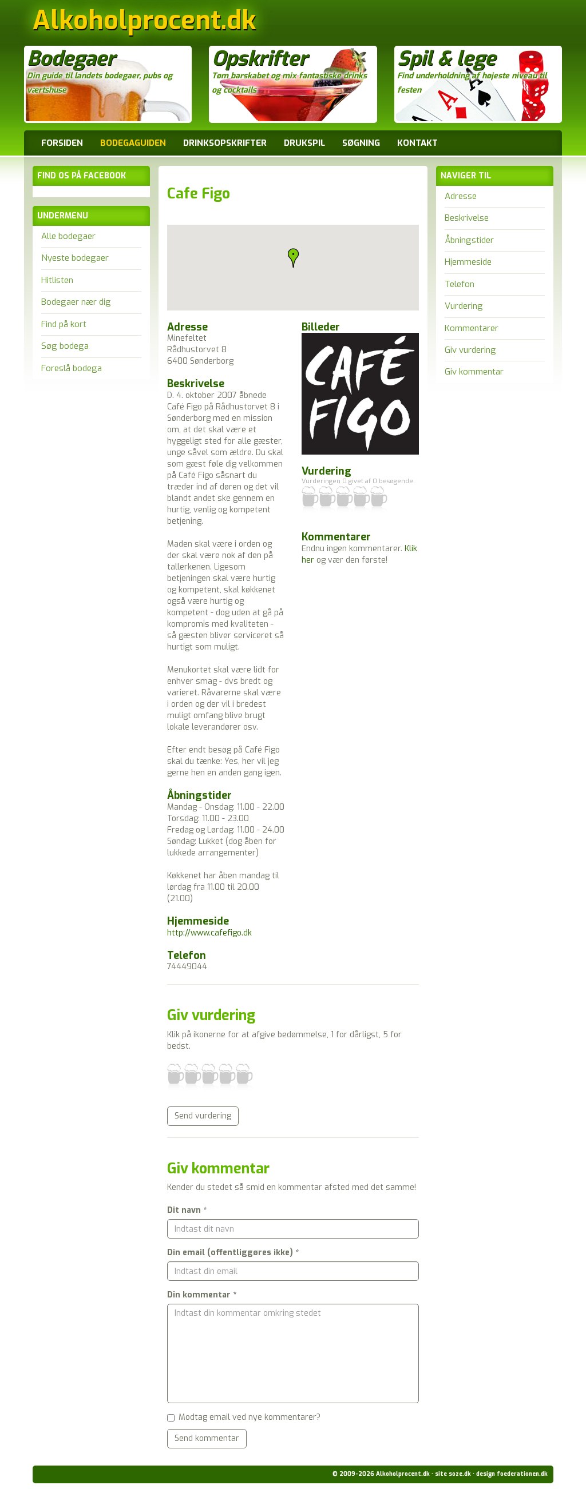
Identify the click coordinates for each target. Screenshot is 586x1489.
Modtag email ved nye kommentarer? (249, 1417)
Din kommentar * (201, 1294)
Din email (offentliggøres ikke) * (233, 1252)
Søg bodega (65, 346)
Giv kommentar (474, 371)
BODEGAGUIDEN (133, 143)
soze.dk (460, 1474)
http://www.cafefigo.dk (209, 932)
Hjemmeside (468, 262)
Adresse (461, 196)
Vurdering (464, 306)
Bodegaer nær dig (76, 302)
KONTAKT (417, 143)
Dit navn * (187, 1210)
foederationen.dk (522, 1474)
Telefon (459, 284)
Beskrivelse (467, 218)
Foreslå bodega (71, 368)
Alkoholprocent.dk (144, 23)
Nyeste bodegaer (75, 258)
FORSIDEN (62, 143)
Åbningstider (469, 240)
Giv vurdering (470, 350)
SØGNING (361, 143)
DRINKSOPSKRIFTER (225, 143)
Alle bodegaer (68, 236)
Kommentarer (471, 328)
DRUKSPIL (304, 143)
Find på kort (63, 324)
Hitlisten (57, 280)
